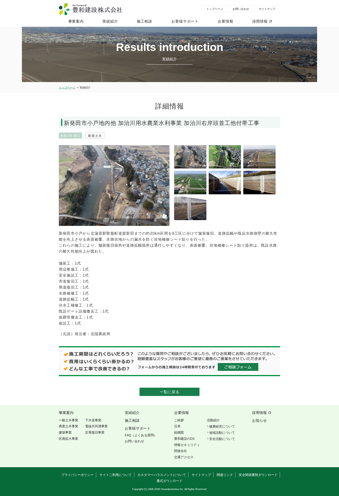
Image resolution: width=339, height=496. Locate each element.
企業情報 (225, 21)
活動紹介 (213, 420)
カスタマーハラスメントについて (161, 475)
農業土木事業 (68, 426)
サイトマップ (267, 9)
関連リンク (225, 475)
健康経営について (222, 426)
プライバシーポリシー (77, 475)
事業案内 (76, 21)
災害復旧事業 (94, 432)
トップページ (214, 9)
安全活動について (222, 439)
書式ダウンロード (169, 481)
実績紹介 (110, 21)
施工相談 (144, 21)
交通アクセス (183, 457)
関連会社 (180, 451)
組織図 (179, 432)
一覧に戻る (169, 392)
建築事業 (65, 432)
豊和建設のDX (184, 438)
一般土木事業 (68, 420)
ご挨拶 (179, 420)
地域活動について (222, 432)
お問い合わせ (240, 9)
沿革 (177, 426)
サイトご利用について (115, 475)
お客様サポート (185, 21)
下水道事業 (93, 420)
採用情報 (260, 21)
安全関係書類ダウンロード (258, 475)
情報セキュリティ (187, 445)
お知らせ (259, 420)
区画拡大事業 (68, 438)
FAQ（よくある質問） (141, 435)
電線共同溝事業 (96, 426)
